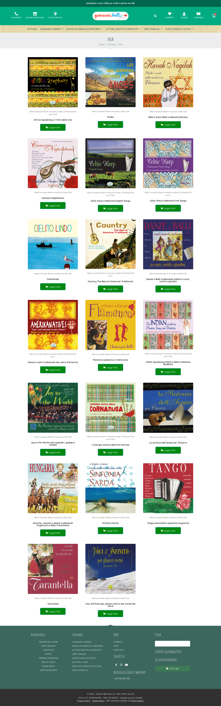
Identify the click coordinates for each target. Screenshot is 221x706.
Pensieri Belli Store (48, 642)
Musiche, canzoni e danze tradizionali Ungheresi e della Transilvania (53, 524)
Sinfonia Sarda (110, 523)
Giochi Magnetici (80, 670)
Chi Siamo (32, 29)
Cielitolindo (53, 279)
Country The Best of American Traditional (110, 281)
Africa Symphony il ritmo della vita (53, 119)
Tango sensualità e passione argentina (168, 523)
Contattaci (48, 650)
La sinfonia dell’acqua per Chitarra (168, 442)
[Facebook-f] (116, 664)
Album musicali (35, 111)
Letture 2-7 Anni (80, 662)
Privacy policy (48, 662)
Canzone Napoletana (53, 198)
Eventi (48, 654)
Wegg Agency (137, 700)
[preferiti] (169, 13)
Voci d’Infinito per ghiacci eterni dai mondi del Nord (110, 604)
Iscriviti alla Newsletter (168, 651)
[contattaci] (16, 13)
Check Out (119, 650)
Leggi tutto (54, 127)
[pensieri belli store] (35, 13)
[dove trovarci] (55, 13)
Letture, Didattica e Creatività (122, 29)
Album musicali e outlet (178, 29)
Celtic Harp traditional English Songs (110, 200)
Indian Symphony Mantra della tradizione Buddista (168, 363)
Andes (110, 117)
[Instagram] (121, 664)
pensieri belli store (35, 17)
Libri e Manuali (152, 29)
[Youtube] (126, 664)
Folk (55, 114)
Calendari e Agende (50, 29)
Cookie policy (48, 666)
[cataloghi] (198, 13)
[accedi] (184, 13)
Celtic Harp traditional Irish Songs (168, 200)
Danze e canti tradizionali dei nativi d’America (53, 362)
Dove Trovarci (48, 646)
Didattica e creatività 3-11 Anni (86, 666)
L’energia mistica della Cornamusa (110, 444)
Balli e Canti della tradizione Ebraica (168, 117)
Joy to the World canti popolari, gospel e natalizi (53, 443)
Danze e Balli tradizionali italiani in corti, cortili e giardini (168, 280)
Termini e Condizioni (48, 658)
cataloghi (198, 17)
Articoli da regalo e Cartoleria (83, 29)
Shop (116, 646)
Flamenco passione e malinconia (110, 359)
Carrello (118, 642)
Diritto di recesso (48, 670)
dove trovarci (55, 17)
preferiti (170, 17)
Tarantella (52, 603)
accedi (184, 17)
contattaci (16, 17)
